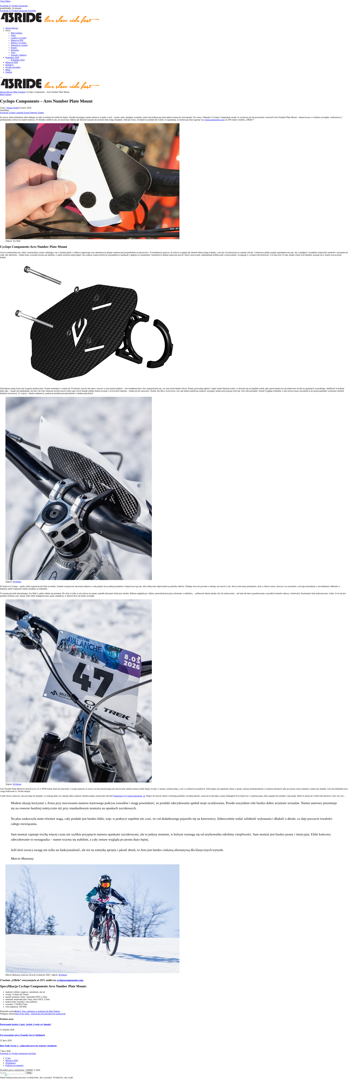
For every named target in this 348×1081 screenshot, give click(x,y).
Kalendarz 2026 (12, 57)
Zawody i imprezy (19, 55)
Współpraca (10, 1063)
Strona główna (11, 28)
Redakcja (9, 65)
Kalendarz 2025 (18, 60)
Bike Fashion (16, 33)
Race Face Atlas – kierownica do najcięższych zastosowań (40, 1014)
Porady (14, 48)
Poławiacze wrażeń (19, 45)
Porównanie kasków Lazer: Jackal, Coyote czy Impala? (25, 1024)
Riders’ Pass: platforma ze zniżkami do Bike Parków (37, 1011)
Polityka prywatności (14, 1065)
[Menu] (1, 77)
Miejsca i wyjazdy (19, 43)
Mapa (7, 70)
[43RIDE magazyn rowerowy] (50, 23)
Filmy (13, 35)
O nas (7, 1058)
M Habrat (17, 582)
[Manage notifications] (6, 1075)
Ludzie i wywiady (19, 38)
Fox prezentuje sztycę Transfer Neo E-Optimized (22, 1035)
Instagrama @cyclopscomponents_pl (129, 796)
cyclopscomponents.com (214, 120)
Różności (15, 50)
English (8, 72)
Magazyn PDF (17, 40)
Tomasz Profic (12, 108)
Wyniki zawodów (13, 67)
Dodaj (29, 1073)
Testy (13, 52)
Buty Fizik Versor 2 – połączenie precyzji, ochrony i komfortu (28, 1046)
